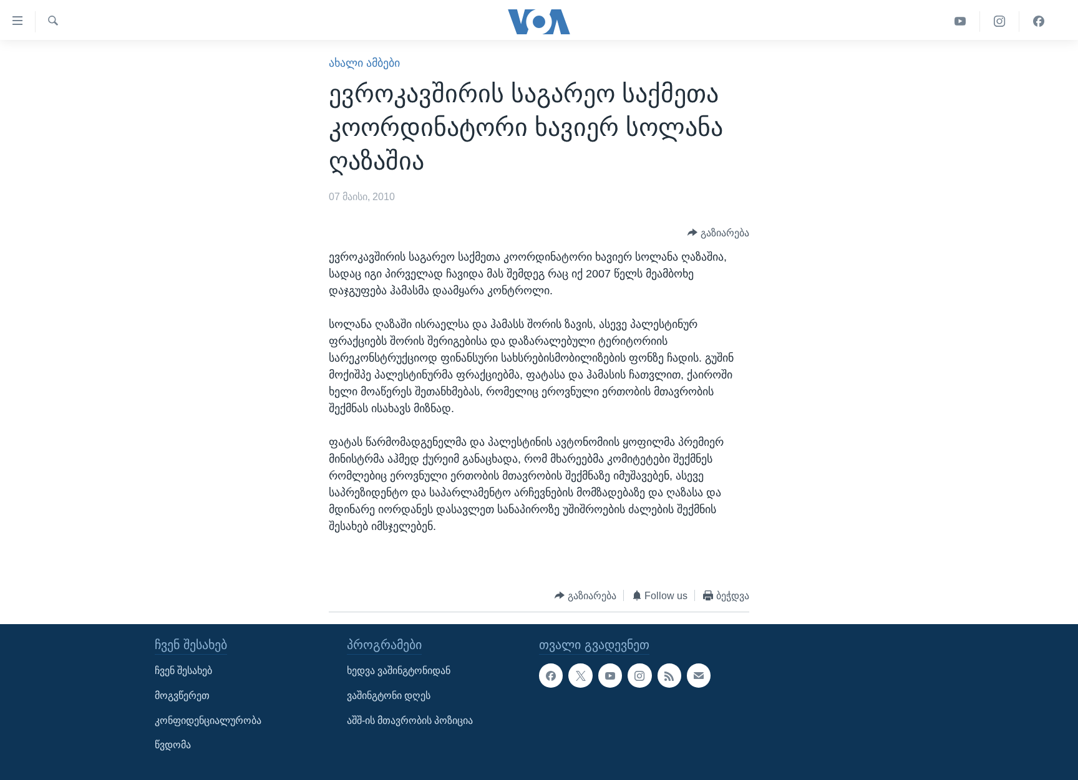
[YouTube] (960, 21)
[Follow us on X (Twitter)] (580, 676)
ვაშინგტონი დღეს (388, 695)
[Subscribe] (699, 676)
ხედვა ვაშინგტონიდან (398, 671)
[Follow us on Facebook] (551, 676)
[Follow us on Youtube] (610, 676)
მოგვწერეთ (182, 695)
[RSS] (669, 676)
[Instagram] (999, 21)
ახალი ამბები (364, 63)
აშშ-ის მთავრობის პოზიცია (410, 720)
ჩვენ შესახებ (183, 671)
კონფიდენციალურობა (208, 720)
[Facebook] (1038, 21)
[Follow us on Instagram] (639, 676)
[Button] (718, 232)
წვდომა (173, 745)
